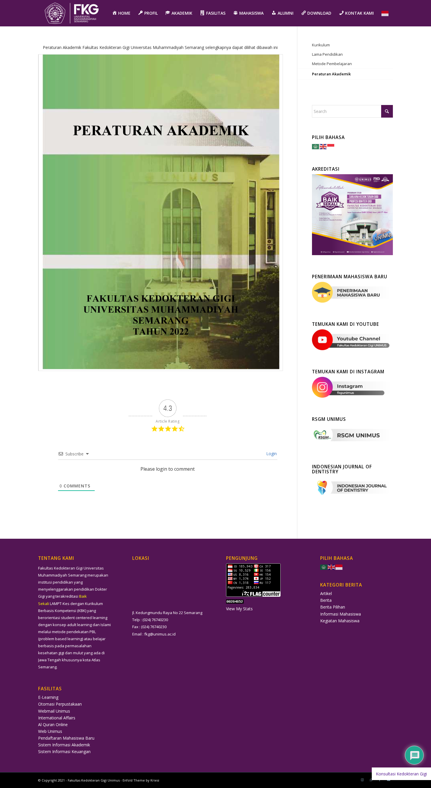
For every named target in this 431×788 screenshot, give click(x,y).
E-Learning (48, 697)
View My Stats (239, 608)
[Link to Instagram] (362, 779)
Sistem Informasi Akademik (64, 745)
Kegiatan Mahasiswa (339, 620)
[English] (323, 146)
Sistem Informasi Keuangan (64, 751)
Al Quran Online (53, 724)
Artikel (326, 593)
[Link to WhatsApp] (370, 779)
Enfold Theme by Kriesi (141, 780)
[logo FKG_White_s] (71, 13)
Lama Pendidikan (327, 54)
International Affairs (56, 718)
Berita (326, 600)
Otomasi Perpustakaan (60, 704)
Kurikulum (321, 45)
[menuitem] (121, 13)
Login (271, 453)
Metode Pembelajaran (332, 63)
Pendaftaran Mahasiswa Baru (66, 738)
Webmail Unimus (54, 711)
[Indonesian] (385, 13)
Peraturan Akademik (331, 74)
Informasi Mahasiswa (340, 614)
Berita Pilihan (332, 607)
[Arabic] (316, 146)
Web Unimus (50, 731)
